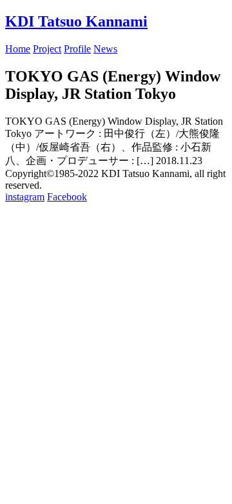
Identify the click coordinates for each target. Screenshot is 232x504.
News (105, 48)
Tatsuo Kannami (76, 21)
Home (17, 48)
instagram (24, 196)
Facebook (67, 196)
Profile (77, 48)
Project (47, 48)
